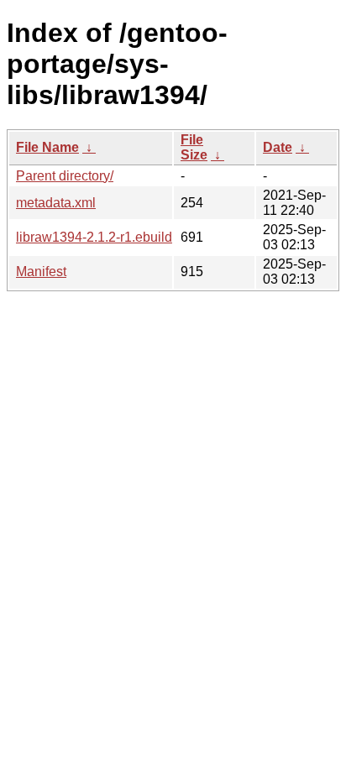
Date (277, 147)
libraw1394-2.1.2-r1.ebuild (94, 237)
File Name (47, 147)
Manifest (41, 271)
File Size (194, 147)
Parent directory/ (64, 176)
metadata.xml (56, 203)
